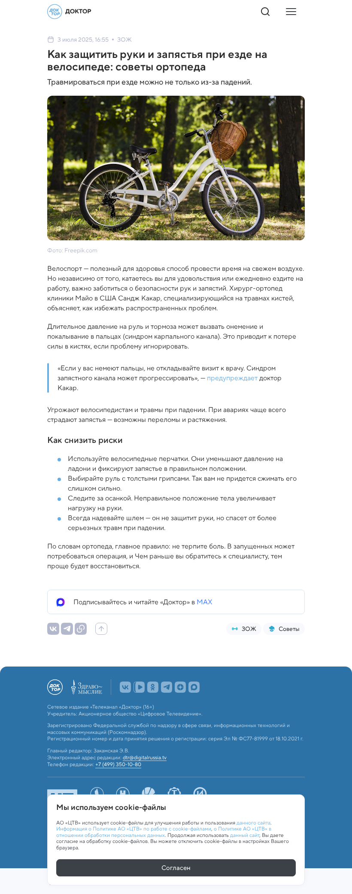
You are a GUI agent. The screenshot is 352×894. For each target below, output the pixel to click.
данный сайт (244, 835)
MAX (204, 602)
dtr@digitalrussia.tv (145, 757)
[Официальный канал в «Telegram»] (166, 687)
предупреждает (232, 378)
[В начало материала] (101, 629)
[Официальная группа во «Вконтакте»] (125, 687)
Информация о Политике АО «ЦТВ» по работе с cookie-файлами (133, 828)
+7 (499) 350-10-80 (118, 764)
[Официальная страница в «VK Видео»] (139, 687)
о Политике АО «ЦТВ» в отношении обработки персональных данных (163, 831)
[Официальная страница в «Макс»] (194, 687)
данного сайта (253, 822)
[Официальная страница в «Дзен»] (180, 687)
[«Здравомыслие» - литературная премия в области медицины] (86, 687)
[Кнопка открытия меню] (291, 11)
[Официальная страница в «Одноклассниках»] (152, 687)
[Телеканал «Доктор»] (69, 11)
